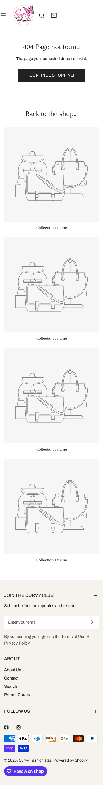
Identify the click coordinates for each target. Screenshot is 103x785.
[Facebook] (6, 727)
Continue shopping (51, 75)
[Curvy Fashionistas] (23, 15)
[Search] (42, 15)
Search (10, 686)
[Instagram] (18, 727)
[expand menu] (3, 15)
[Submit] (91, 622)
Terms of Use (73, 636)
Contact (11, 678)
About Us (12, 670)
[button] (54, 15)
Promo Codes (17, 694)
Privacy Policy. (17, 643)
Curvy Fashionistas (35, 760)
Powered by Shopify (71, 760)
